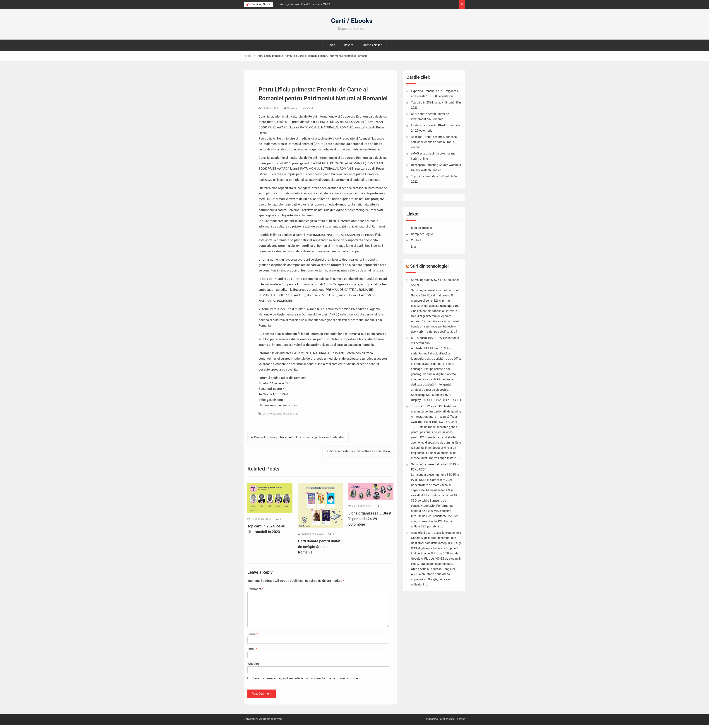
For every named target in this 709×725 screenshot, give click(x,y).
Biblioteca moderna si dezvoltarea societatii (356, 451)
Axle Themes (457, 719)
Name (252, 634)
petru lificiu (282, 413)
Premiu (294, 413)
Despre (348, 45)
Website (253, 663)
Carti (310, 108)
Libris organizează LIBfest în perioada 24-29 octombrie (369, 519)
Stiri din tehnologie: (429, 266)
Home (331, 45)
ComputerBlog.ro (422, 234)
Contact (416, 240)
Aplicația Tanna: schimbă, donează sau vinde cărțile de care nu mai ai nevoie (434, 142)
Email (252, 649)
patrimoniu (269, 413)
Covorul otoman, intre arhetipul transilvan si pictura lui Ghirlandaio (299, 437)
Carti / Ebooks (352, 21)
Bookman (292, 108)
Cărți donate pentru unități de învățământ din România (319, 546)
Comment (255, 589)
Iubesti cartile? (372, 45)
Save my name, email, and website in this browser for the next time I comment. (306, 678)
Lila (413, 246)
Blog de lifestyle (421, 228)
